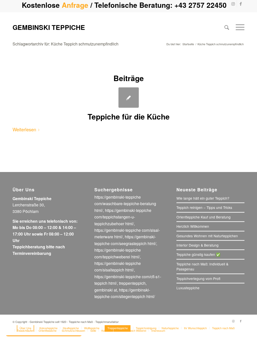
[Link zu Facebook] (240, 4)
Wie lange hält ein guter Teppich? (202, 198)
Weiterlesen (24, 129)
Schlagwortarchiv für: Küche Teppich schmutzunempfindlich (65, 44)
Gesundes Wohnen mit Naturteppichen (207, 235)
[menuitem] (226, 27)
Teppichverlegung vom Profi (198, 278)
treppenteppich (132, 283)
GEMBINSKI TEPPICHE (49, 27)
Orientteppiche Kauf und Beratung (203, 216)
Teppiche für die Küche (129, 116)
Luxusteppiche (188, 287)
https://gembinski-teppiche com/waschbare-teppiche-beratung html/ (125, 203)
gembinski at (105, 290)
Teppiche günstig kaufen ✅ (198, 254)
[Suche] (226, 27)
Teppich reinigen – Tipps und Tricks (204, 207)
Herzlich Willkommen (192, 226)
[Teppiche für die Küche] (128, 97)
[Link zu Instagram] (233, 4)
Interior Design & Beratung (197, 245)
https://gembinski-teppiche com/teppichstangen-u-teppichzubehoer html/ (122, 216)
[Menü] (238, 27)
